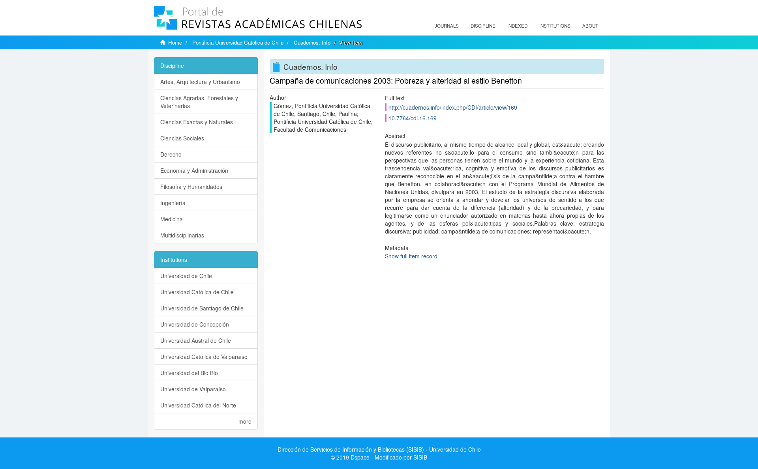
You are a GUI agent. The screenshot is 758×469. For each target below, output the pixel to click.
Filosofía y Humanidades (191, 187)
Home (175, 42)
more (244, 421)
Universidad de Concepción (194, 324)
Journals (447, 25)
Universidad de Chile (186, 276)
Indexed (517, 25)
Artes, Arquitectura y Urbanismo (200, 82)
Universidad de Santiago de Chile (202, 308)
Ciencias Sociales (182, 138)
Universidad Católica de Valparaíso (204, 357)
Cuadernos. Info (312, 42)
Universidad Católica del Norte (198, 405)
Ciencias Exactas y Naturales (196, 122)
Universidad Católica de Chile (197, 292)
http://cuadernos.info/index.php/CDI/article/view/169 (452, 107)
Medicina (171, 219)
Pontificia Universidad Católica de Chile (237, 42)
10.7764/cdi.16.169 (412, 118)
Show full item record (411, 256)
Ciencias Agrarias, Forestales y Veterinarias (199, 102)
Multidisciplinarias (182, 235)
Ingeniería (173, 203)
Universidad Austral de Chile (195, 340)
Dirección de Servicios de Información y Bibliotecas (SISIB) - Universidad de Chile (379, 449)
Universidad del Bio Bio (189, 373)
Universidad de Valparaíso (193, 389)
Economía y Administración (194, 170)
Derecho (171, 154)
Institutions (554, 25)
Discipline (483, 25)
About (590, 25)
